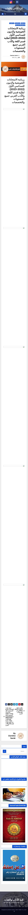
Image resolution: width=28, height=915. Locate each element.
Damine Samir (14, 55)
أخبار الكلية (23, 23)
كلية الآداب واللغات (14, 8)
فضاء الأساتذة (17, 23)
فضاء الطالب (12, 23)
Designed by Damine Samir (8, 909)
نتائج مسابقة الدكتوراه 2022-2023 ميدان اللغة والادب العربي (18, 710)
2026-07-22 (19, 878)
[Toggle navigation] (15, 14)
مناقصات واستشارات (20, 869)
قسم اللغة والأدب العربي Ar (20, 25)
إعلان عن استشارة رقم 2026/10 (15, 873)
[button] (5, 14)
